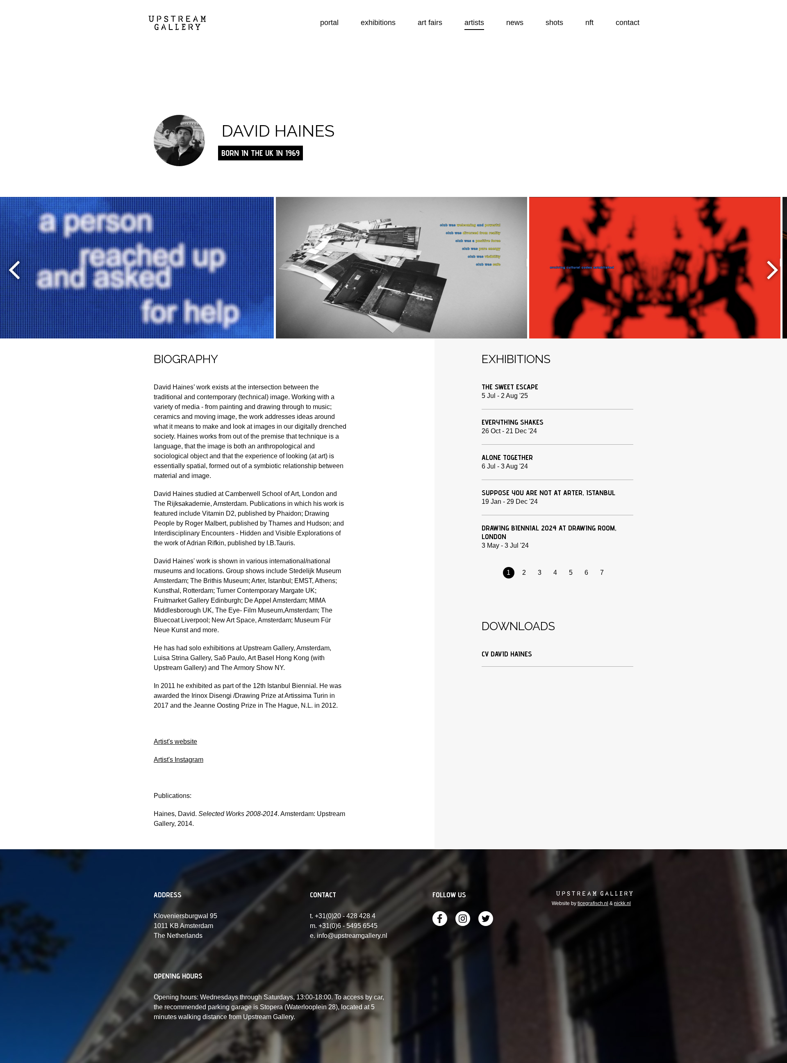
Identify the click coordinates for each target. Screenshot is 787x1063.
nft (589, 22)
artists (474, 22)
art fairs (430, 22)
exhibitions (378, 22)
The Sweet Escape (510, 386)
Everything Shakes (513, 422)
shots (554, 22)
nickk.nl (622, 903)
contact (627, 22)
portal (329, 22)
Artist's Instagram (178, 759)
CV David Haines (507, 653)
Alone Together (507, 457)
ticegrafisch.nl (593, 903)
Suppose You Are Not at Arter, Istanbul (548, 492)
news (514, 22)
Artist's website (175, 741)
